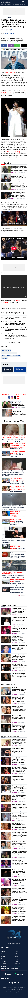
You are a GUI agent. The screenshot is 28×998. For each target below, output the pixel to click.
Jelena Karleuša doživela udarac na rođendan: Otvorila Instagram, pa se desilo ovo (19, 881)
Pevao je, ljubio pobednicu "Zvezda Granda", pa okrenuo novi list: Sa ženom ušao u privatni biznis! (19, 862)
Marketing (22, 987)
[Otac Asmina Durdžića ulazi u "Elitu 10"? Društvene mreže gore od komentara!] (6, 817)
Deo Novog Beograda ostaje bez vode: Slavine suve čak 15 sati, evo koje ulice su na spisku (16, 329)
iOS (12, 301)
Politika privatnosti (17, 990)
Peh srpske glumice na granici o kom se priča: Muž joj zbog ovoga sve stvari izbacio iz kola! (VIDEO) (19, 676)
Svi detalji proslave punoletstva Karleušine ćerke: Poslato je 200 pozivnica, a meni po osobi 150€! (19, 779)
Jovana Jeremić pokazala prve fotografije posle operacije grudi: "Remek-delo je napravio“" (19, 835)
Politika (17, 4)
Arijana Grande (6, 355)
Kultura (17, 954)
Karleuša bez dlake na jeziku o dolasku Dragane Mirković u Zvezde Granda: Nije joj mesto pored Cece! (19, 900)
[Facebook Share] (4, 45)
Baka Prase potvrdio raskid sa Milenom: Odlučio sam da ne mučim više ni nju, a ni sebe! (18, 699)
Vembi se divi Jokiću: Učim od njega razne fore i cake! (15, 317)
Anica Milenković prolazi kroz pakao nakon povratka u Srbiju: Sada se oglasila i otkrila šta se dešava (19, 807)
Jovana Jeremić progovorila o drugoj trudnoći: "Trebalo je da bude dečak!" (19, 413)
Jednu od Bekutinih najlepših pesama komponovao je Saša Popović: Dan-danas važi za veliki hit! (19, 909)
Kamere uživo (10, 4)
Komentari (22, 308)
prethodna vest (17, 401)
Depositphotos (19, 992)
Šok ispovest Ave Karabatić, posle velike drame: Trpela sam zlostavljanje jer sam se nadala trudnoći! (19, 825)
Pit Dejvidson (17, 355)
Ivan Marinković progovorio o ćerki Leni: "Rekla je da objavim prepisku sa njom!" (19, 610)
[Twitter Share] (24, 45)
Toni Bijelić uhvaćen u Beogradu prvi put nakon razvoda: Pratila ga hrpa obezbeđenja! (19, 629)
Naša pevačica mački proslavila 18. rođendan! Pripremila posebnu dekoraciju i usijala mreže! (19, 657)
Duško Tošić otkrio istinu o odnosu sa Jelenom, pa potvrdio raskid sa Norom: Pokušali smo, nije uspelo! (19, 844)
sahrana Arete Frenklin (9, 353)
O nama (5, 987)
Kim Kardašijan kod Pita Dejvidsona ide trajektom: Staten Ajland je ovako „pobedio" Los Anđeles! (18, 194)
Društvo (3, 964)
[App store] (8, 973)
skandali (4, 358)
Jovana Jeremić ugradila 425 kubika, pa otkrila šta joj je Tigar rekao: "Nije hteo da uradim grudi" (19, 769)
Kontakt (10, 987)
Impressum (16, 987)
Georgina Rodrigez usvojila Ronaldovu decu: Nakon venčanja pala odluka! (19, 666)
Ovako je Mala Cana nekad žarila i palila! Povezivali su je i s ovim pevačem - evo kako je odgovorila (19, 760)
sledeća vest (16, 410)
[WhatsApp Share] (17, 45)
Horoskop (18, 964)
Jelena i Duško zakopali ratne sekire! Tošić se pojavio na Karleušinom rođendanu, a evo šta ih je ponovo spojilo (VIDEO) (19, 890)
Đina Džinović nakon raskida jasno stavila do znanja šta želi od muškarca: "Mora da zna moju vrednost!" (19, 751)
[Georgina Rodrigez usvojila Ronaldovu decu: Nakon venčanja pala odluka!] (6, 667)
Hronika (3, 961)
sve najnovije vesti (14, 342)
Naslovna (3, 17)
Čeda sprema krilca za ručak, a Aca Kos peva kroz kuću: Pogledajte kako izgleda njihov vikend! (18, 727)
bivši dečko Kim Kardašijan (13, 152)
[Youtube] (18, 397)
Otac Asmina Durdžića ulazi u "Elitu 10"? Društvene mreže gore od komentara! (19, 816)
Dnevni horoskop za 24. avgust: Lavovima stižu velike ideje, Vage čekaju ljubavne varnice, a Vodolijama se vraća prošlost (16, 336)
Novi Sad (17, 966)
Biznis (16, 951)
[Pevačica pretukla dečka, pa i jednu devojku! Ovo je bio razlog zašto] (6, 854)
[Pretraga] (23, 2)
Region (17, 961)
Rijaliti (14, 614)
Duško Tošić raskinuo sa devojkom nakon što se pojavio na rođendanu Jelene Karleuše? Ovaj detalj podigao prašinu (19, 690)
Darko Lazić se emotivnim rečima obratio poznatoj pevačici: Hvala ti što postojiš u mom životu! (19, 638)
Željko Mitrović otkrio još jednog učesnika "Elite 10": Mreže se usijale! (19, 619)
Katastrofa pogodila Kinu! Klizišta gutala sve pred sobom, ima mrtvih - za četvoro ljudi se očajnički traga (15, 323)
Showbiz (9, 17)
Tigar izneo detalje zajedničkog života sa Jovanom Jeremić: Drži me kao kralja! (18, 718)
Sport (21, 4)
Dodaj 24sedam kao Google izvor (15, 49)
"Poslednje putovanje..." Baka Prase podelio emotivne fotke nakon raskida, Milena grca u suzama (19, 918)
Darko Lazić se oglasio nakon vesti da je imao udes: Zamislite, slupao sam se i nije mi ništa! (19, 872)
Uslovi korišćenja (9, 992)
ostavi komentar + (19, 369)
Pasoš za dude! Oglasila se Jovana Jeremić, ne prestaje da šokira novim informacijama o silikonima (19, 741)
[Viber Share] (11, 45)
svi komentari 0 (7, 369)
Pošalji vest (9, 990)
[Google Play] (19, 973)
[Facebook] (9, 397)
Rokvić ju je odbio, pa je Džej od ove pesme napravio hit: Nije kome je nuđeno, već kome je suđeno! (19, 788)
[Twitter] (15, 397)
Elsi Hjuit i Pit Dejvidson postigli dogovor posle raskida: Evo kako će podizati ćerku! (18, 404)
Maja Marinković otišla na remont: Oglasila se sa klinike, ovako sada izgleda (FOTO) (19, 648)
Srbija (16, 956)
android (18, 301)
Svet (2, 959)
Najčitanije (14, 308)
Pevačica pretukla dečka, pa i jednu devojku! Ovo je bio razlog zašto (19, 853)
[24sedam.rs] (6, 2)
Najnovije (3, 4)
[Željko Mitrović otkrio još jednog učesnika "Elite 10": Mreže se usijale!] (6, 621)
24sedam (5, 302)
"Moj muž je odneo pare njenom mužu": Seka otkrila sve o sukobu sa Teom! (19, 797)
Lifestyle (3, 966)
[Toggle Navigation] (26, 1)
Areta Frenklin (10, 72)
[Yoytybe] (15, 983)
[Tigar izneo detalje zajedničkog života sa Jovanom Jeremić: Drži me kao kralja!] (6, 719)
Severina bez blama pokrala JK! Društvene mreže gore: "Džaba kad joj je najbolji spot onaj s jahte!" (19, 708)
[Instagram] (12, 397)
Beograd (17, 959)
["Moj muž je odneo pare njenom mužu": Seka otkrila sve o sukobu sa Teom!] (6, 798)
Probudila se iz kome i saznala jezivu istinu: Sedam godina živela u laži (15, 313)
